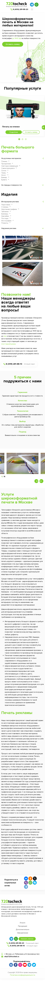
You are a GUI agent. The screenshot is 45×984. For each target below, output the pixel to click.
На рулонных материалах (11, 158)
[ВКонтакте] (26, 878)
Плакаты (4, 223)
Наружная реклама (8, 228)
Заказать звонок (27, 939)
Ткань (3, 173)
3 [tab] (26, 139)
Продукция (22, 926)
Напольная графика (9, 209)
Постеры (4, 218)
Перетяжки (5, 205)
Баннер (4, 177)
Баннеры (4, 214)
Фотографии (6, 221)
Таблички (5, 211)
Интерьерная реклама (10, 202)
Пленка (4, 161)
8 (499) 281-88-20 (20, 9)
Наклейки (5, 216)
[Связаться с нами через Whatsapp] (36, 5)
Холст (3, 175)
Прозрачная (6, 164)
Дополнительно (22, 929)
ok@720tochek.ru (11, 956)
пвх (5, 336)
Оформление (22, 933)
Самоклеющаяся (8, 168)
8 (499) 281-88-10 (14, 364)
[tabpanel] (22, 116)
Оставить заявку (13, 44)
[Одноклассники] (30, 878)
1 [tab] (19, 139)
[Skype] (35, 883)
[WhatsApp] (30, 883)
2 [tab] (22, 139)
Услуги (22, 923)
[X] (35, 878)
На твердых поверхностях (11, 185)
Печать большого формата (17, 149)
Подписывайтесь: (21, 961)
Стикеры (4, 207)
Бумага (4, 180)
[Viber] (26, 883)
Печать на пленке (11, 126)
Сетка (3, 170)
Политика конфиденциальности (22, 975)
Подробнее (13, 132)
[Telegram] (26, 887)
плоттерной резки (8, 344)
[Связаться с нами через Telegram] (32, 5)
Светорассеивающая (9, 166)
